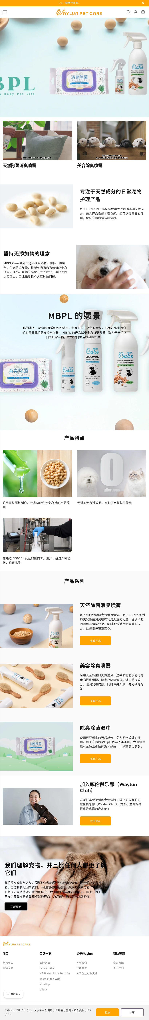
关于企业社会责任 (87, 973)
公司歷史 (81, 968)
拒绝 (107, 1012)
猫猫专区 (8, 968)
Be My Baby (47, 968)
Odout (43, 989)
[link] (74, 943)
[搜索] (128, 12)
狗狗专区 (8, 962)
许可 (132, 1012)
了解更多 (16, 906)
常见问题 (118, 962)
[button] (5, 12)
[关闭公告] (143, 3)
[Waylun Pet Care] (74, 12)
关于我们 (81, 962)
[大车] (143, 12)
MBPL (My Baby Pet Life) (55, 973)
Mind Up (45, 984)
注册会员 (95, 821)
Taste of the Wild (50, 978)
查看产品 (95, 640)
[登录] (135, 12)
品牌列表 (45, 962)
